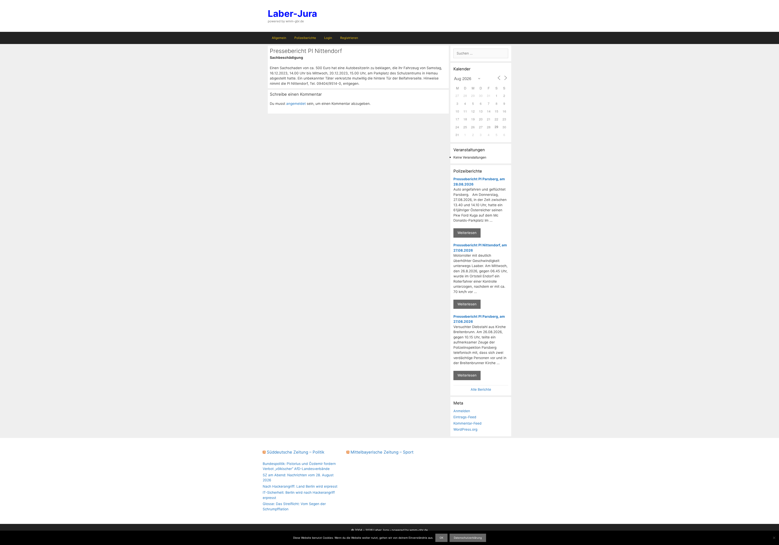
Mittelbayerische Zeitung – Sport (382, 452)
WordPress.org (465, 429)
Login (328, 38)
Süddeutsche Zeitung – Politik (295, 452)
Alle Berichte (481, 389)
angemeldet (296, 104)
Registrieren (349, 38)
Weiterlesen (467, 233)
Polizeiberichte (305, 38)
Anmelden (461, 411)
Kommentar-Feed (467, 423)
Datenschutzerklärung (468, 537)
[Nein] (774, 538)
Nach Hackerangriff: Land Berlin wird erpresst (300, 486)
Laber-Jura (292, 13)
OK (441, 537)
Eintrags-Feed (464, 417)
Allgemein (279, 38)
